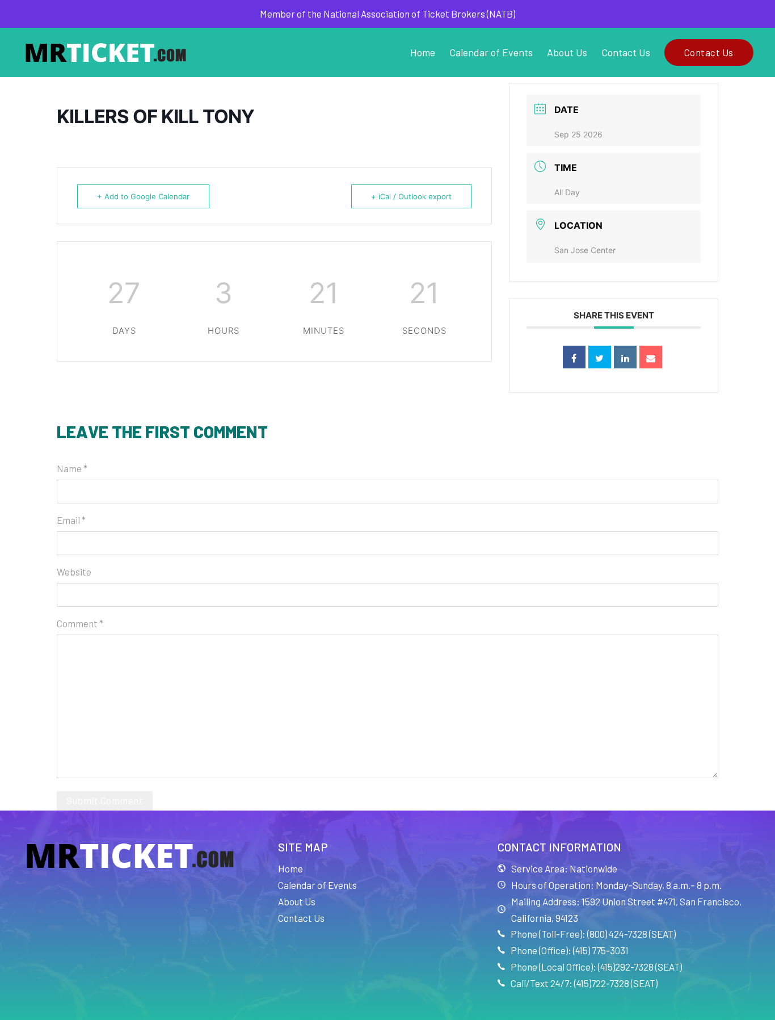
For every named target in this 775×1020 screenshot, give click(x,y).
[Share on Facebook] (574, 357)
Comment (80, 623)
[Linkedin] (625, 357)
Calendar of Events (491, 52)
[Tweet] (599, 357)
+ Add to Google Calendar (143, 196)
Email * (71, 520)
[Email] (650, 357)
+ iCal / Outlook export (411, 196)
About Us (567, 52)
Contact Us (625, 52)
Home (422, 52)
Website (74, 571)
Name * (72, 468)
